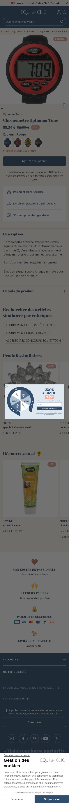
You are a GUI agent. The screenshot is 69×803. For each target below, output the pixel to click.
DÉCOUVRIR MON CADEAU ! (49, 408)
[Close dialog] (6, 386)
